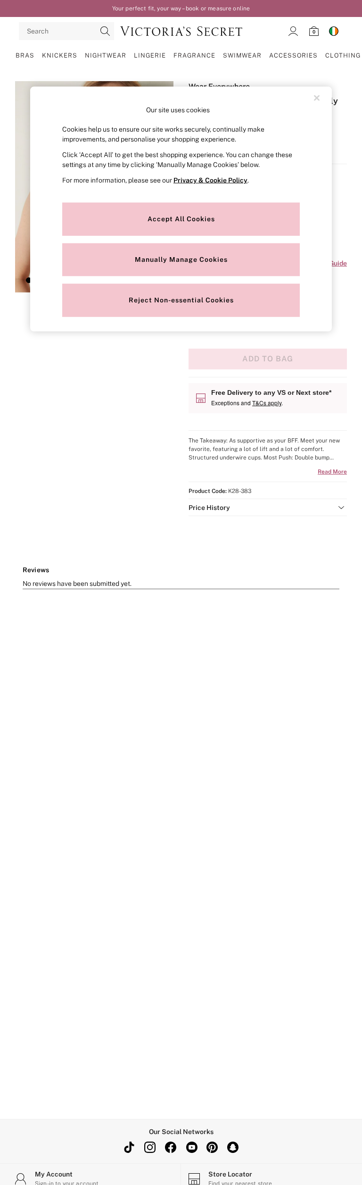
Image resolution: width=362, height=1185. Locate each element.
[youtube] (191, 1147)
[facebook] (170, 1147)
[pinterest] (212, 1147)
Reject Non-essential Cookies (181, 300)
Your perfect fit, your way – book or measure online (181, 8)
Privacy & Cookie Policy (210, 180)
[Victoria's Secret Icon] (181, 31)
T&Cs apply (266, 403)
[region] (181, 209)
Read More (332, 471)
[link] (293, 31)
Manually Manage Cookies (181, 259)
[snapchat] (232, 1147)
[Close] (316, 98)
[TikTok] (129, 1147)
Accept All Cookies (181, 219)
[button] (29, 280)
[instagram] (150, 1147)
